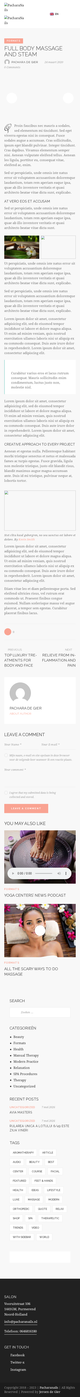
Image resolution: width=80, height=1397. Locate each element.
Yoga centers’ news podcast (35, 895)
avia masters (21, 1112)
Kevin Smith (27, 539)
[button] (56, 14)
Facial (55, 1171)
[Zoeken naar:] (40, 1012)
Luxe (16, 1199)
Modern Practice (25, 1061)
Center (18, 1171)
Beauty (18, 1037)
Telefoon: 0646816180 (20, 1331)
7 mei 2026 (48, 1107)
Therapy (19, 1080)
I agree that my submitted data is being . (32, 795)
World (44, 1237)
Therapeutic (50, 1218)
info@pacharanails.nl (20, 1321)
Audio (17, 1162)
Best (51, 1162)
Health (18, 1049)
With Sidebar (22, 1237)
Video (35, 1227)
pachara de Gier (26, 708)
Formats (13, 40)
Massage (34, 1199)
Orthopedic (21, 1208)
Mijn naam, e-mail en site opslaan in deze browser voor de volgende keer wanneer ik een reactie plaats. (40, 757)
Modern (53, 1199)
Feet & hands (44, 1180)
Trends (18, 1227)
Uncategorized (24, 1086)
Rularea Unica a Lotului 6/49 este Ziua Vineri (39, 1128)
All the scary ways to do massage (31, 971)
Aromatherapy (23, 1152)
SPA (30, 1218)
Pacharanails (49, 1387)
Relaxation (21, 1067)
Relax (60, 1208)
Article (47, 1152)
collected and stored (21, 797)
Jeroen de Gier (49, 1392)
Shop (16, 1218)
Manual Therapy (26, 1055)
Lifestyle (53, 1190)
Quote (42, 1208)
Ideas (35, 1190)
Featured (19, 1180)
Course (37, 1171)
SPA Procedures (25, 1074)
